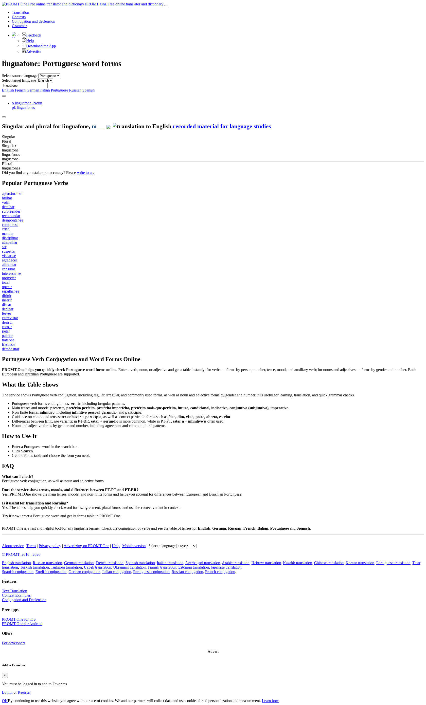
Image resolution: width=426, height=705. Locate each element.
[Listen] (100, 126)
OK (5, 701)
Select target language (19, 80)
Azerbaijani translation (202, 563)
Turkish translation (34, 567)
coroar (7, 327)
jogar (6, 331)
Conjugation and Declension (24, 600)
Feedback (33, 35)
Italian (45, 90)
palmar (7, 336)
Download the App (41, 46)
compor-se (10, 225)
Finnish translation (162, 567)
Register (24, 692)
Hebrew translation (266, 563)
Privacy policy (50, 546)
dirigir (6, 296)
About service (13, 546)
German (33, 90)
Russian (75, 90)
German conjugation (84, 572)
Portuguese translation (393, 563)
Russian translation (47, 563)
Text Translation (14, 591)
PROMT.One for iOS (19, 619)
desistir (7, 322)
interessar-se (11, 273)
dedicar (7, 309)
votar (6, 202)
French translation (110, 563)
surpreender (11, 211)
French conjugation (220, 572)
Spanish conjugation (18, 572)
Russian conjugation (187, 572)
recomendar (11, 216)
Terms (31, 546)
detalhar (8, 207)
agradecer (9, 260)
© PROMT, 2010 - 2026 (21, 554)
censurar (8, 269)
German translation (79, 563)
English (8, 90)
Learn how (270, 701)
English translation (16, 563)
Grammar (19, 26)
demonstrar (10, 349)
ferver (6, 313)
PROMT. (123, 4)
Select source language (19, 76)
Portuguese (59, 90)
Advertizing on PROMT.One (86, 546)
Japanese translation (226, 567)
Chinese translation (329, 563)
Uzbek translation (97, 567)
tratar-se (8, 340)
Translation (20, 12)
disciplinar (10, 238)
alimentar (9, 264)
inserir (7, 300)
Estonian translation (193, 567)
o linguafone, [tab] (27, 105)
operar (7, 287)
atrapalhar (9, 242)
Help (30, 40)
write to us (85, 172)
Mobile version (134, 546)
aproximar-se (12, 193)
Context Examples (16, 595)
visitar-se (9, 256)
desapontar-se (12, 220)
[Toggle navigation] (166, 5)
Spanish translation (140, 563)
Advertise (33, 51)
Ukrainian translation (129, 567)
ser (4, 247)
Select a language (162, 546)
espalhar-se (10, 291)
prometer (9, 278)
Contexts (19, 17)
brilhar (7, 198)
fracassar (9, 344)
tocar (6, 282)
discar (6, 304)
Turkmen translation (66, 567)
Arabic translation (235, 563)
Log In (7, 692)
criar (5, 229)
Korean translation (360, 563)
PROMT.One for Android (22, 624)
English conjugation (51, 572)
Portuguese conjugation (151, 572)
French (20, 90)
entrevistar (10, 318)
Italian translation (170, 563)
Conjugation (33, 21)
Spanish (88, 90)
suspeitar (9, 251)
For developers (13, 643)
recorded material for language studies (221, 126)
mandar (8, 233)
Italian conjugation (116, 572)
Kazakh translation (297, 563)
